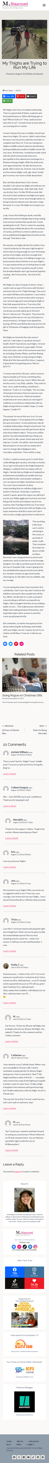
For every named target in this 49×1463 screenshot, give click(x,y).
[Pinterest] (43, 1457)
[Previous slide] (4, 685)
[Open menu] (44, 5)
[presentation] (24, 675)
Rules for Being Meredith (40, 730)
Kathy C (15, 964)
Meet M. (20, 1441)
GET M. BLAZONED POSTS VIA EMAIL (24, 1250)
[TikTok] (33, 1457)
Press (18, 1444)
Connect (31, 1444)
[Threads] (19, 1457)
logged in (18, 1171)
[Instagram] (24, 1457)
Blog (9, 1444)
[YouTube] (28, 1457)
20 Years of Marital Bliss (10, 730)
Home (9, 1441)
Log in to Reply (9, 773)
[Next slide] (44, 685)
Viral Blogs (34, 1441)
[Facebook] (14, 1457)
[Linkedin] (38, 1457)
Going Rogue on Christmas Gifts (22, 695)
